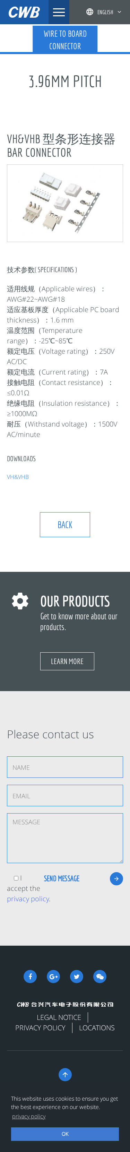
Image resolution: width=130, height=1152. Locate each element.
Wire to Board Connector (65, 40)
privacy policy (28, 898)
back (65, 524)
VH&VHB (18, 477)
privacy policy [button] (28, 1116)
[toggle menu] (59, 12)
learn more (67, 661)
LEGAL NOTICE (59, 1017)
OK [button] (65, 1133)
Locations (97, 1027)
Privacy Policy (40, 1027)
